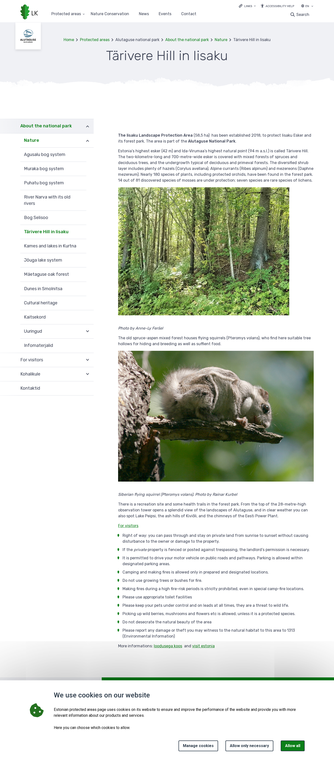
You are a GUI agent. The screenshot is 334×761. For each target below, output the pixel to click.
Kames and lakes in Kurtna (50, 246)
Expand (87, 126)
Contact (188, 14)
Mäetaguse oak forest (46, 274)
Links (248, 6)
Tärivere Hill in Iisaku (46, 231)
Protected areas (66, 14)
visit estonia (203, 646)
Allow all (292, 745)
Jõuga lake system (43, 260)
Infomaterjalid (38, 345)
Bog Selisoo (36, 217)
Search (302, 14)
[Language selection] (312, 6)
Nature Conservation (110, 14)
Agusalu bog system (44, 154)
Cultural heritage (40, 303)
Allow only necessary (249, 745)
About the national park (187, 39)
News (144, 14)
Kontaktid (30, 388)
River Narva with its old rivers (47, 200)
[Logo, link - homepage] (29, 12)
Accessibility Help (280, 6)
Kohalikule (30, 374)
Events (165, 14)
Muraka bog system (44, 168)
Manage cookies (198, 745)
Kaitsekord (35, 317)
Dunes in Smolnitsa (43, 288)
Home (69, 39)
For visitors (31, 360)
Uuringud (33, 331)
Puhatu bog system (44, 183)
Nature (221, 39)
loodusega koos (168, 646)
